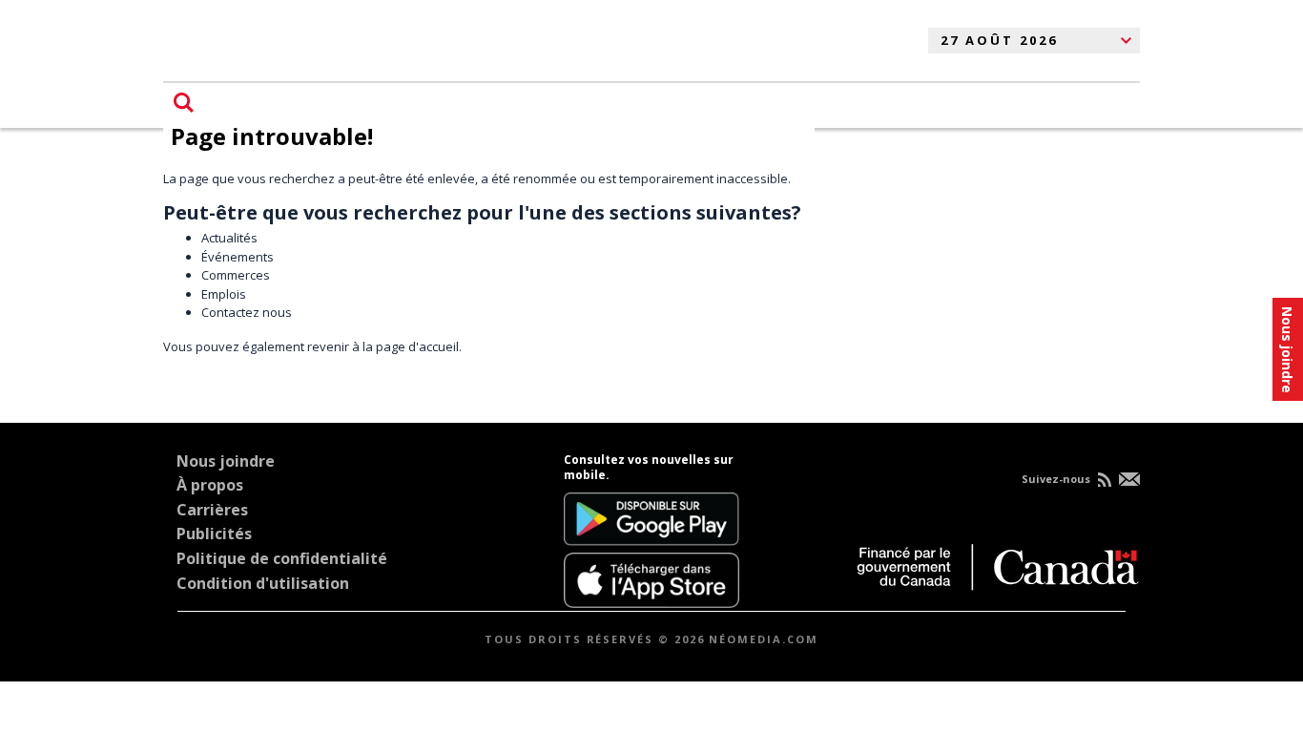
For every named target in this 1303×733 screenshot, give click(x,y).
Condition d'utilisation (262, 583)
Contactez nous (246, 312)
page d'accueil (417, 346)
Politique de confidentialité (281, 558)
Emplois (223, 294)
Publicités (214, 533)
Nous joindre (225, 460)
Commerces (235, 274)
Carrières (212, 509)
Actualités (229, 237)
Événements (237, 256)
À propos (209, 484)
